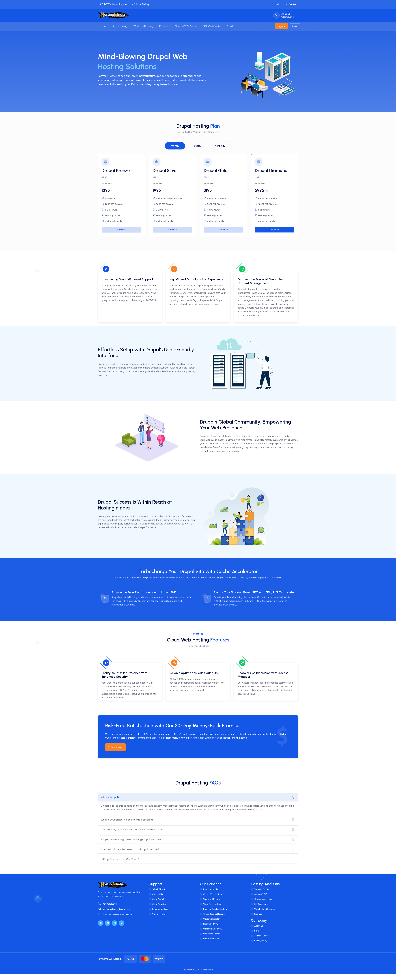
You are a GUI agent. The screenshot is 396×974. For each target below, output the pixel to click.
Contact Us (157, 894)
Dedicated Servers (211, 934)
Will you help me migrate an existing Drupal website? (131, 839)
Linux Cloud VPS (210, 924)
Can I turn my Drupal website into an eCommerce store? (133, 829)
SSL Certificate (261, 904)
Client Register (159, 904)
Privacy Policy (260, 940)
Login (294, 26)
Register (282, 26)
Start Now (117, 747)
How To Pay (142, 4)
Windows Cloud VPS (212, 929)
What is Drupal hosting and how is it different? (127, 819)
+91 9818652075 (110, 904)
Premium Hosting (211, 889)
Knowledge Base (160, 909)
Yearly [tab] (197, 146)
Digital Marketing (211, 938)
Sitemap (258, 914)
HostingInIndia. (206, 970)
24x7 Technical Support (114, 4)
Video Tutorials (159, 914)
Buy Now (121, 229)
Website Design (261, 889)
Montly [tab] (175, 146)
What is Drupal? (110, 797)
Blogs (256, 931)
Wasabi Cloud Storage (264, 909)
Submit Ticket (158, 889)
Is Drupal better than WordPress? (120, 859)
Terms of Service (262, 936)
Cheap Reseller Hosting (214, 914)
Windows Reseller (211, 919)
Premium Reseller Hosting (215, 909)
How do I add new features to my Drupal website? (130, 849)
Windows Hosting (211, 899)
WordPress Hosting (212, 904)
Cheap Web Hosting (212, 894)
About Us (258, 926)
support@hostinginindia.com (116, 909)
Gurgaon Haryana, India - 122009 (118, 914)
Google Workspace (263, 899)
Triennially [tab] (219, 146)
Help (278, 4)
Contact (293, 4)
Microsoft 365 (260, 894)
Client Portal (158, 899)
